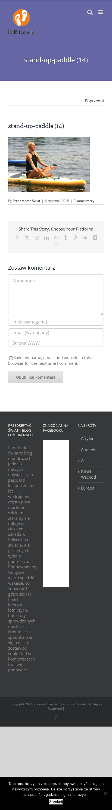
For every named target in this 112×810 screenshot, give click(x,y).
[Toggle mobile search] (90, 12)
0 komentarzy (84, 200)
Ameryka (89, 449)
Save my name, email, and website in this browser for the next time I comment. (49, 360)
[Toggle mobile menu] (101, 12)
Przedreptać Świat (26, 200)
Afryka (87, 438)
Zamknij (56, 801)
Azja (85, 460)
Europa (87, 488)
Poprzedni (94, 100)
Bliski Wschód (88, 474)
